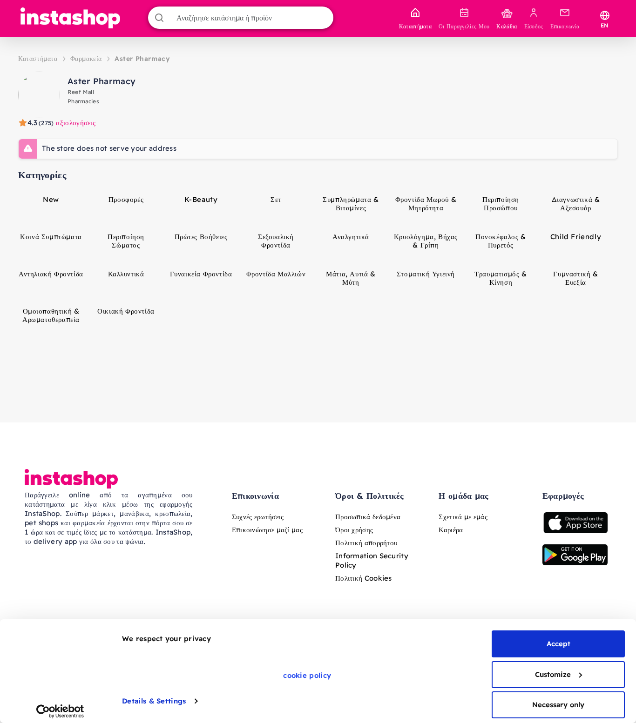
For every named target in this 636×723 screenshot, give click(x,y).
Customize (553, 674)
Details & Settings (154, 700)
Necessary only (558, 704)
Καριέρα (451, 529)
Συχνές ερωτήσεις (258, 516)
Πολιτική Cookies (363, 578)
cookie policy (307, 675)
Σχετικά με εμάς (463, 516)
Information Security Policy (371, 560)
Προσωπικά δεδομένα (367, 516)
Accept (558, 643)
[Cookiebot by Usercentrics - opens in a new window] (60, 711)
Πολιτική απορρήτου (366, 542)
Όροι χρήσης (354, 529)
